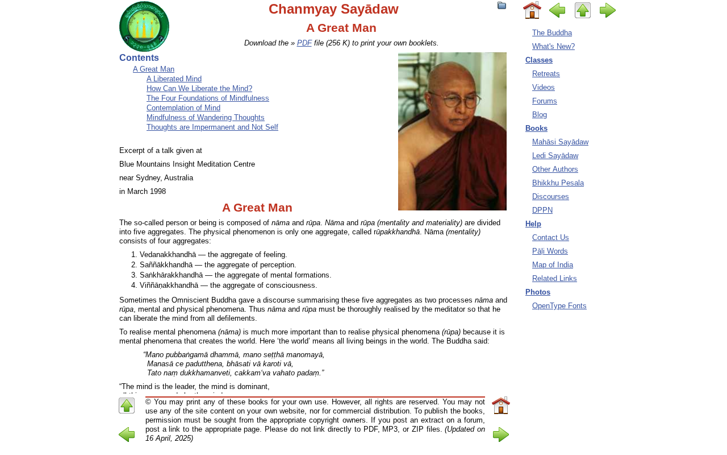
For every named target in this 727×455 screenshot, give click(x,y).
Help (533, 224)
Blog (539, 114)
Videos (543, 87)
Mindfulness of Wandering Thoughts (206, 117)
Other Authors (555, 169)
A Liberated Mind (174, 79)
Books (536, 128)
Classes (539, 60)
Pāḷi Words (550, 251)
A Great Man (153, 69)
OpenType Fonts (559, 305)
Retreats (546, 73)
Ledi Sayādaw (555, 155)
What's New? (553, 46)
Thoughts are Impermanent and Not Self (212, 127)
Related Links (554, 278)
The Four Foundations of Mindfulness (208, 98)
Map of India (552, 264)
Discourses (550, 196)
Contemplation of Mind (183, 108)
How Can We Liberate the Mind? (199, 88)
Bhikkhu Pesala (558, 183)
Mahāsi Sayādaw (560, 142)
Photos (537, 292)
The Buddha (552, 32)
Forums (544, 101)
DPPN (542, 210)
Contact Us (550, 237)
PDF (304, 43)
